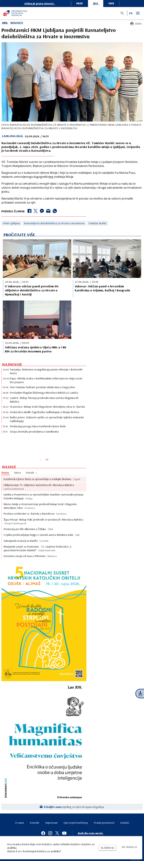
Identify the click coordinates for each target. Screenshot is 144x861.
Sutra (17, 472)
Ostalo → (32, 472)
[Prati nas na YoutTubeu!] (64, 833)
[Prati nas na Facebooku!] (43, 833)
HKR (111, 3)
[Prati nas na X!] (57, 833)
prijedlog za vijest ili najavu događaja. (74, 807)
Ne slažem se (129, 847)
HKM (79, 3)
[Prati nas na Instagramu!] (50, 833)
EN (130, 13)
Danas (5, 472)
